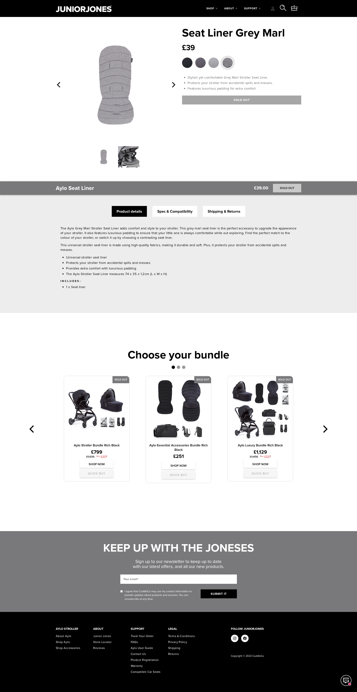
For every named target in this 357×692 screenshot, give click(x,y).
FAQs (134, 642)
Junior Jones (102, 636)
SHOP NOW (97, 468)
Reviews (99, 648)
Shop (210, 8)
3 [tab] (183, 367)
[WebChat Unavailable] (346, 680)
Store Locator (102, 642)
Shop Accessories (68, 648)
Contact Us (138, 654)
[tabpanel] (97, 430)
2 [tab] (178, 367)
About (229, 8)
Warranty (137, 665)
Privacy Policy (177, 642)
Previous (58, 85)
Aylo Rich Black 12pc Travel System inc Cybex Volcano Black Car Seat (260, 447)
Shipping (174, 648)
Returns (173, 654)
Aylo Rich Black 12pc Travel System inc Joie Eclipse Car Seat (97, 447)
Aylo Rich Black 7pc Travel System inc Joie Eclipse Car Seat (178, 447)
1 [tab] (173, 367)
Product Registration (145, 659)
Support (250, 8)
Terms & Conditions (181, 636)
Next (173, 85)
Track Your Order (142, 636)
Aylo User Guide (142, 648)
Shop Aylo (63, 642)
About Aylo (63, 636)
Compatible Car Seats (145, 671)
